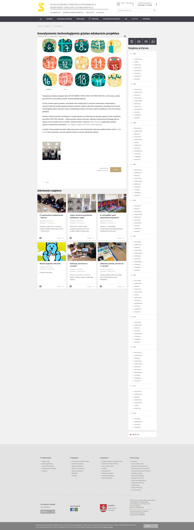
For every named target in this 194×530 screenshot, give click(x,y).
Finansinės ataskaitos (108, 475)
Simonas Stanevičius (48, 466)
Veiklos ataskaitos (107, 478)
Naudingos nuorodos (137, 478)
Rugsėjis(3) (137, 211)
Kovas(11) (137, 306)
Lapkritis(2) (138, 173)
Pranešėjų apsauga (136, 473)
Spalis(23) (137, 358)
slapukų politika (108, 527)
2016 (134, 413)
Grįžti (47, 182)
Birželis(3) (137, 65)
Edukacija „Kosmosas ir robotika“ (79, 265)
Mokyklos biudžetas (107, 473)
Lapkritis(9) (138, 283)
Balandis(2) (138, 223)
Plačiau (59, 238)
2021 (134, 236)
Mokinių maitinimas (77, 466)
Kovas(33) (137, 375)
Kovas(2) (137, 226)
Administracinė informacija (73, 12)
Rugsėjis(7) (137, 137)
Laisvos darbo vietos (137, 463)
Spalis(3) (137, 175)
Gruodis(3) (137, 322)
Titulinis (39, 26)
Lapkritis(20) (138, 131)
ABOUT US (135, 434)
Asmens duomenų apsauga (139, 466)
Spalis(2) (137, 208)
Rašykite (44, 511)
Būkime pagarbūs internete (50, 264)
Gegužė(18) (137, 369)
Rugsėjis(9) (137, 98)
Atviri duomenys (136, 490)
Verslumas (80, 19)
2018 (134, 347)
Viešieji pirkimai (106, 471)
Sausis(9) (137, 79)
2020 (134, 275)
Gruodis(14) (138, 170)
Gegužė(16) (137, 300)
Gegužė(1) (137, 331)
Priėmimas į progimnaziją (138, 480)
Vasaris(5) (137, 339)
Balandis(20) (138, 372)
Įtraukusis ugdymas (77, 463)
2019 (134, 317)
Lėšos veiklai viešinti (107, 466)
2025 (134, 84)
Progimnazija (55, 12)
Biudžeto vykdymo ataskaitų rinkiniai (112, 461)
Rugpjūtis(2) (138, 59)
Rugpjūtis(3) (138, 139)
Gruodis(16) (138, 352)
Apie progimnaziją (47, 463)
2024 (134, 123)
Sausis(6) (137, 270)
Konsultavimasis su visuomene (140, 468)
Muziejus (44, 471)
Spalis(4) (137, 328)
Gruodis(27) (138, 89)
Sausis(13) (137, 159)
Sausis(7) (137, 118)
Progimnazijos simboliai (49, 468)
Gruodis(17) (138, 128)
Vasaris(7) (137, 76)
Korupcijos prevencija (137, 483)
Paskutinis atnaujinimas (145, 4)
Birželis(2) (137, 184)
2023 (134, 164)
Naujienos (48, 26)
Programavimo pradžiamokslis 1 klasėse (51, 216)
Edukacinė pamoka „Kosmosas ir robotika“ (111, 265)
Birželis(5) (137, 103)
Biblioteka (75, 473)
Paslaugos (90, 12)
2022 (134, 200)
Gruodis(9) (137, 280)
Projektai (100, 12)
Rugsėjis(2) (137, 178)
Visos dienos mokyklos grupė (80, 461)
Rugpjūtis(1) (138, 402)
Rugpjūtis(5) (138, 101)
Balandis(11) (138, 70)
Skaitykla (74, 475)
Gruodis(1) (137, 206)
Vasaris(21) (138, 378)
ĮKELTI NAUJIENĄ (126, 3)
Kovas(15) (137, 73)
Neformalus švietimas (78, 468)
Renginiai (95, 19)
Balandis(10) (138, 333)
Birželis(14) (138, 145)
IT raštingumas (58, 26)
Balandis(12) (138, 109)
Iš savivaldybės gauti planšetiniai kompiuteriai (109, 216)
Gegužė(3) (137, 220)
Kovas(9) (137, 112)
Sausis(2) (137, 231)
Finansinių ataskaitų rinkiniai (110, 463)
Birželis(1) (137, 217)
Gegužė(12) (137, 67)
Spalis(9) (137, 286)
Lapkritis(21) (138, 355)
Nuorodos (134, 461)
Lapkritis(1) (138, 244)
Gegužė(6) (137, 187)
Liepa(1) (136, 62)
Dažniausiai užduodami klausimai (141, 471)
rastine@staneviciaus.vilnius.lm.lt (142, 509)
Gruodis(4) (137, 242)
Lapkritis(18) (138, 92)
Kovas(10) (137, 154)
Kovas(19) (137, 424)
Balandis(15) (138, 303)
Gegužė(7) (137, 148)
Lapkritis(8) (138, 325)
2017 (134, 386)
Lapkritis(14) (138, 394)
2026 (134, 53)
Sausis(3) (137, 195)
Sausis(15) (137, 381)
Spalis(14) (137, 134)
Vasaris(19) (138, 309)
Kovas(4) (137, 190)
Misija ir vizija (46, 461)
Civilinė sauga (135, 485)
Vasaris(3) (137, 192)
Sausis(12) (137, 312)
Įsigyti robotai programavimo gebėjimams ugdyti (81, 216)
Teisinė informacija (136, 487)
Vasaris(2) (137, 267)
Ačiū (116, 170)
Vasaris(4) (137, 115)
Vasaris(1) (137, 427)
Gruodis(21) (138, 391)
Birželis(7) (137, 367)
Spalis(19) (137, 95)
